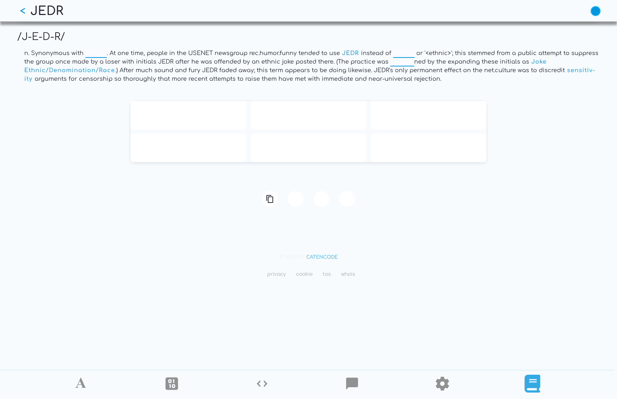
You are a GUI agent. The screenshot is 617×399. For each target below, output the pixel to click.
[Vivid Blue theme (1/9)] (595, 11)
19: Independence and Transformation (428, 115)
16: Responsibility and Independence (308, 115)
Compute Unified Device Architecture (308, 147)
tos (327, 274)
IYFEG (96, 53)
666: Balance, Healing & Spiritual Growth (188, 147)
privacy (276, 274)
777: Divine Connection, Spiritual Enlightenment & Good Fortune (429, 147)
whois (348, 274)
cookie (304, 274)
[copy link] (270, 199)
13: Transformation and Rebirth (188, 115)
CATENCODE (322, 257)
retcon (402, 62)
